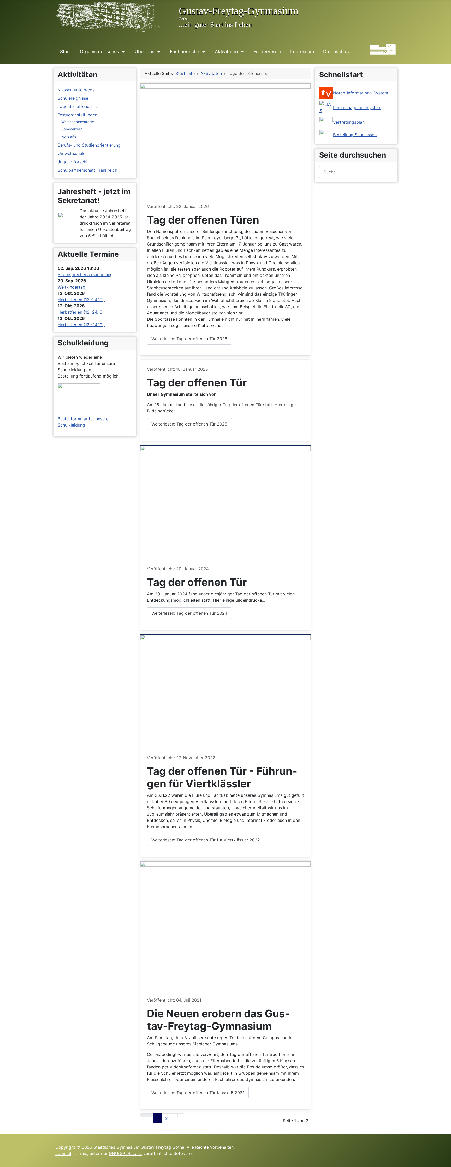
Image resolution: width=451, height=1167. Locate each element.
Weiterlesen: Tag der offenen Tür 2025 (189, 424)
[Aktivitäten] (241, 51)
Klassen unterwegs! (77, 89)
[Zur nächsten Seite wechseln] (174, 1115)
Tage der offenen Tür (78, 106)
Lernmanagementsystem (357, 107)
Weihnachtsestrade (77, 121)
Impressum (302, 51)
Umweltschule (71, 153)
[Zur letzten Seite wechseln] (180, 1115)
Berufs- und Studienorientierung (89, 145)
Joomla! (63, 1153)
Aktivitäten (226, 51)
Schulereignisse (73, 98)
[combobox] (356, 172)
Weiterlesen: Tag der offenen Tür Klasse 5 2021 (197, 1092)
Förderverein (267, 51)
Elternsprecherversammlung (85, 274)
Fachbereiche (184, 51)
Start (65, 51)
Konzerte (68, 136)
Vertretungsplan (349, 122)
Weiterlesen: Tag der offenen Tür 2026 (189, 338)
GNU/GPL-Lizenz (125, 1153)
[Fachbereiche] (202, 51)
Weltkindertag (71, 287)
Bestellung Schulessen (355, 134)
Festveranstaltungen (77, 114)
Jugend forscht (73, 161)
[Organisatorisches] (122, 51)
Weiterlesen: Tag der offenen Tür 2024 (189, 613)
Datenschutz (336, 51)
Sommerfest (71, 129)
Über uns (144, 51)
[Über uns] (157, 51)
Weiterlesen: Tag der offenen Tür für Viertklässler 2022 (205, 839)
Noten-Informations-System (360, 92)
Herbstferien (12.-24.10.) (81, 299)
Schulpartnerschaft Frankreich (87, 170)
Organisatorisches (99, 51)
